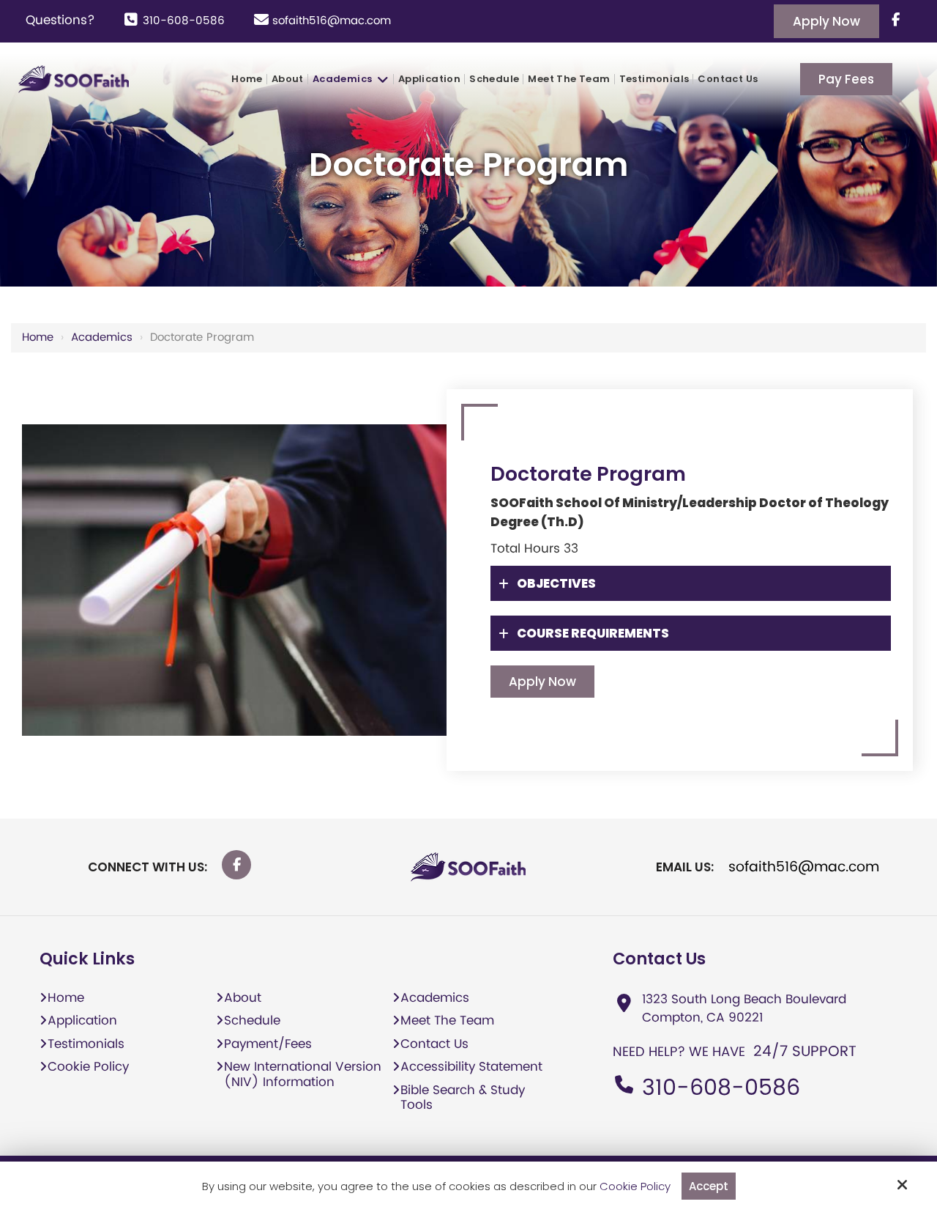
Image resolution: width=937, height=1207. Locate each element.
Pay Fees (846, 79)
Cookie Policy (635, 1186)
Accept (708, 1186)
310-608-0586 (184, 21)
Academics (101, 337)
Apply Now (826, 21)
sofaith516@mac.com (331, 21)
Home (37, 337)
